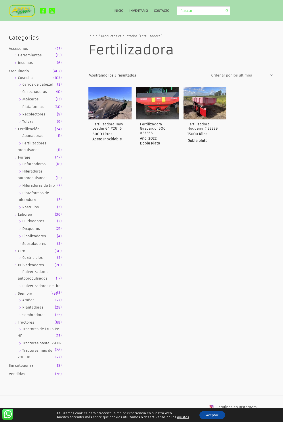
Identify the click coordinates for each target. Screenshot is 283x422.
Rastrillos (30, 207)
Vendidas (17, 374)
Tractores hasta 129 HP (41, 343)
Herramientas (30, 55)
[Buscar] (227, 11)
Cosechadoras (34, 92)
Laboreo (25, 214)
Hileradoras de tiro (38, 185)
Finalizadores (34, 236)
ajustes (183, 417)
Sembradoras (34, 315)
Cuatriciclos (32, 257)
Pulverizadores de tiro (41, 286)
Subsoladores (34, 244)
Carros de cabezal (37, 84)
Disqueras (31, 228)
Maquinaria (19, 71)
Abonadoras (32, 136)
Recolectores (33, 114)
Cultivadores (33, 221)
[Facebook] (43, 11)
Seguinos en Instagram (236, 407)
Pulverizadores (31, 265)
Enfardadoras (34, 164)
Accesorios (18, 48)
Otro (21, 251)
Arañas (28, 300)
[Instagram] (52, 11)
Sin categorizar (22, 365)
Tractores (26, 322)
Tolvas (28, 121)
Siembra (25, 293)
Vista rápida (109, 115)
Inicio (93, 36)
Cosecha (25, 78)
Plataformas (33, 107)
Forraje (24, 157)
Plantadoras (33, 307)
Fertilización (29, 129)
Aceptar (212, 415)
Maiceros (30, 99)
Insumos (25, 63)
